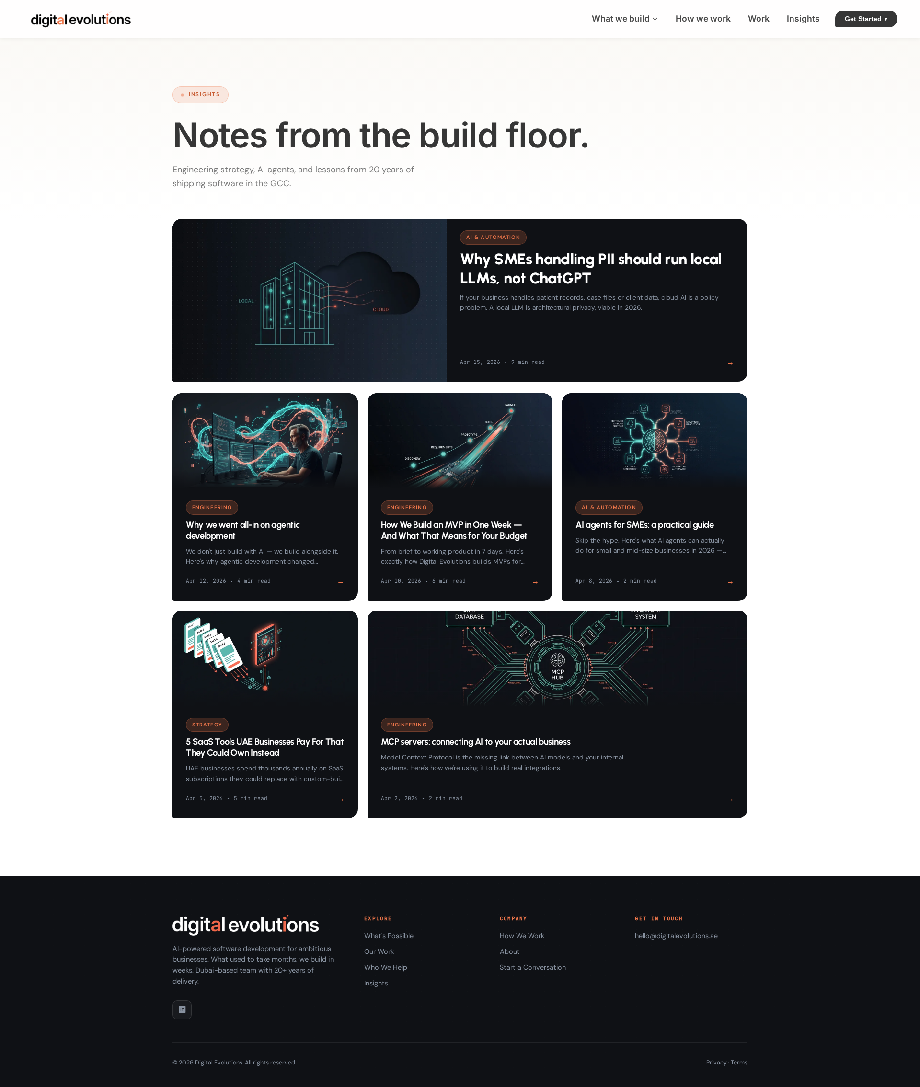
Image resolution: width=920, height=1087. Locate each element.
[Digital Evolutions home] (83, 19)
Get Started (866, 19)
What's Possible (389, 935)
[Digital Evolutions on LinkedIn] (182, 1009)
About (510, 951)
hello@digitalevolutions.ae (676, 935)
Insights (376, 983)
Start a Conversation (533, 967)
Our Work (379, 951)
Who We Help (385, 967)
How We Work (522, 935)
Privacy (716, 1062)
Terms (739, 1062)
